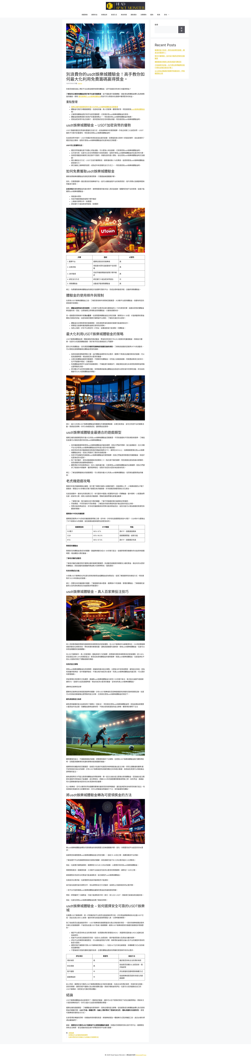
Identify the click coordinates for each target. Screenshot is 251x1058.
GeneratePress (141, 1055)
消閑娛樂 (71, 1033)
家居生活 (114, 15)
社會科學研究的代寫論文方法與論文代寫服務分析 (83, 1037)
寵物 (151, 15)
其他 (165, 15)
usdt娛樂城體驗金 (138, 109)
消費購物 (143, 15)
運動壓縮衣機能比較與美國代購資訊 (168, 62)
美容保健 (124, 15)
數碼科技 (94, 15)
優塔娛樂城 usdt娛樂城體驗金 (89, 96)
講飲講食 (134, 15)
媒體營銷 (85, 15)
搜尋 (156, 25)
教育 (158, 15)
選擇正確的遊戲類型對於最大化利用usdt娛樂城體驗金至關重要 (94, 107)
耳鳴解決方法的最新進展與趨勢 (78, 1035)
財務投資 (104, 15)
